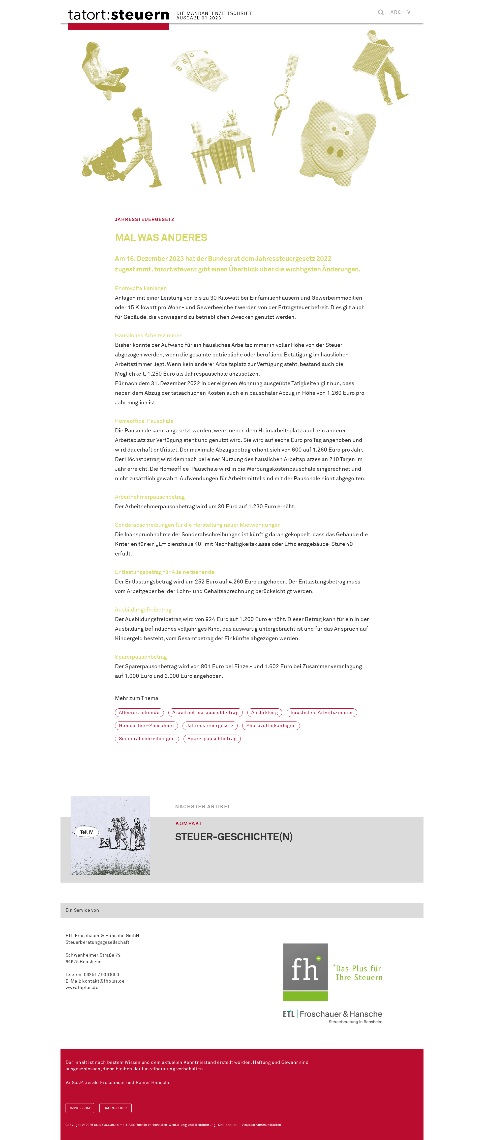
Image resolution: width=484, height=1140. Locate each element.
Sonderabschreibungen (147, 739)
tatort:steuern (118, 20)
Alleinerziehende (139, 712)
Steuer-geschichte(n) (234, 837)
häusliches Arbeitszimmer (322, 712)
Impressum (80, 1108)
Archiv (400, 12)
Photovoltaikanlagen (271, 726)
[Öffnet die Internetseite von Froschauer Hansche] (333, 984)
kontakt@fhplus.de (103, 981)
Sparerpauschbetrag (212, 739)
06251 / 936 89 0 (101, 974)
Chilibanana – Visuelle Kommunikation (249, 1125)
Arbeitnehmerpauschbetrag (205, 712)
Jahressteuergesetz (210, 726)
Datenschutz (115, 1108)
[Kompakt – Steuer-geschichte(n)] (110, 835)
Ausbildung (264, 712)
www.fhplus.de (82, 987)
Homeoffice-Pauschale (146, 726)
